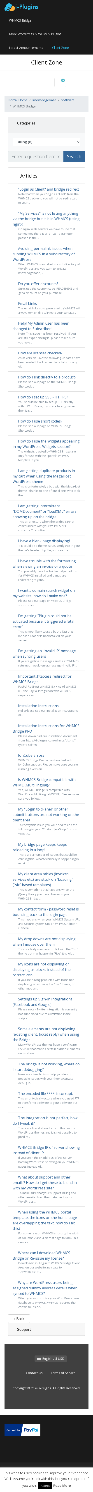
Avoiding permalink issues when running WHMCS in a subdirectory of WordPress (46, 260)
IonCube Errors (47, 762)
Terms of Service (62, 1373)
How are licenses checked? (48, 359)
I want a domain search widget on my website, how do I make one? (44, 597)
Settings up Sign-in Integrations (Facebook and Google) (45, 1008)
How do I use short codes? (44, 425)
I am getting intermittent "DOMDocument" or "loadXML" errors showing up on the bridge (45, 517)
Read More (62, 1485)
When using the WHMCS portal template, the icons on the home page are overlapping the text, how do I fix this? (46, 1227)
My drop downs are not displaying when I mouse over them (45, 945)
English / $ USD (53, 1358)
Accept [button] (45, 1486)
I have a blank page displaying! (48, 545)
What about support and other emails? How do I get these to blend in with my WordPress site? (45, 1189)
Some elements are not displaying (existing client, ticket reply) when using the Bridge (46, 1040)
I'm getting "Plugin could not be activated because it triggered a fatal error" (43, 627)
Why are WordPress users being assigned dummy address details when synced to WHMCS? (46, 1294)
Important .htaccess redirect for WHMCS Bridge (45, 685)
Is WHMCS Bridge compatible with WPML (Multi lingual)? (46, 789)
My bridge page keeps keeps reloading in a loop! (46, 853)
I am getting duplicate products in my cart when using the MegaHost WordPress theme (46, 482)
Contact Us (34, 1373)
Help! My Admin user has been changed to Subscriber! (44, 332)
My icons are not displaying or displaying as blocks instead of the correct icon (44, 976)
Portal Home (18, 100)
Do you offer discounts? (47, 288)
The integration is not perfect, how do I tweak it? (46, 1127)
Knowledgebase (44, 100)
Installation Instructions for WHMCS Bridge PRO (46, 735)
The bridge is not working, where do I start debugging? (46, 1073)
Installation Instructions (47, 710)
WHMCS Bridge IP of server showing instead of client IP (46, 1156)
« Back (19, 1318)
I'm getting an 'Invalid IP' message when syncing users (46, 657)
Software (67, 100)
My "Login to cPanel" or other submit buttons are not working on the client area (46, 821)
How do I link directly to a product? (47, 381)
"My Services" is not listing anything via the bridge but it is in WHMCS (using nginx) (46, 225)
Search (74, 156)
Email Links (48, 308)
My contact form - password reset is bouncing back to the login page (46, 918)
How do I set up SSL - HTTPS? (46, 404)
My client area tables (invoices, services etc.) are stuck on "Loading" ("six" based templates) (43, 885)
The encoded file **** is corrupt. (48, 1100)
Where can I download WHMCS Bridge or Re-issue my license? (46, 1262)
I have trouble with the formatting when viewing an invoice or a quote (45, 570)
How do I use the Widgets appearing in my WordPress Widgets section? (46, 450)
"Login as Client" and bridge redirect (48, 196)
